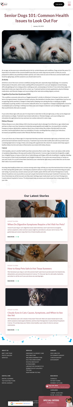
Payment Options (56, 383)
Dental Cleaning (7, 378)
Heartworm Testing (33, 372)
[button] (69, 4)
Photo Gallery (7, 355)
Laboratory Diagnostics (35, 366)
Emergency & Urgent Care (35, 353)
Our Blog (53, 378)
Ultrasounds (30, 364)
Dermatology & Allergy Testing (34, 369)
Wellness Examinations (34, 357)
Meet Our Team (7, 353)
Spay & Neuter (55, 353)
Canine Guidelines (56, 393)
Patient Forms (55, 380)
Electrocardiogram (33, 359)
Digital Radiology (32, 362)
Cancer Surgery (55, 357)
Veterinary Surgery (57, 355)
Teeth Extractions (8, 380)
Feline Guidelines (56, 395)
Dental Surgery (7, 383)
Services (5, 357)
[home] (3, 4)
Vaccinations (31, 355)
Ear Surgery (54, 359)
